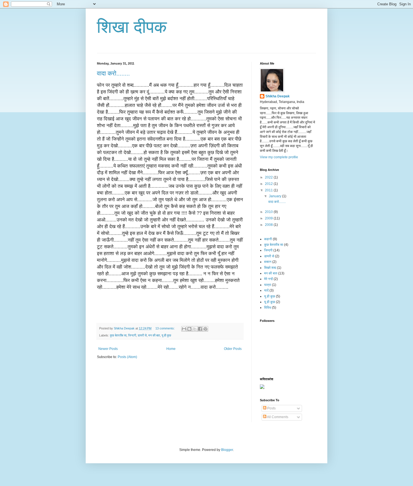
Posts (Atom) (127, 357)
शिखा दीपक (132, 27)
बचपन (267, 262)
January (275, 196)
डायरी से (142, 335)
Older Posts (233, 349)
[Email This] (184, 329)
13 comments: (165, 328)
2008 (269, 225)
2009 (269, 218)
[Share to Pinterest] (205, 329)
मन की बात (154, 335)
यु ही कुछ (269, 296)
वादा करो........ (113, 73)
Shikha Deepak (278, 96)
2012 (269, 184)
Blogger (227, 450)
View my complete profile (279, 157)
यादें (266, 290)
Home (171, 349)
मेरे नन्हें (268, 279)
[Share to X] (195, 329)
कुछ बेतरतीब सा (118, 335)
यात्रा (267, 285)
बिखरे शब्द (270, 268)
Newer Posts (108, 349)
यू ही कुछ (166, 335)
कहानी (268, 239)
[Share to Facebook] (200, 329)
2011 (269, 190)
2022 (269, 177)
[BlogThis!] (189, 329)
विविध (267, 308)
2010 (269, 212)
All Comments (277, 417)
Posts (271, 408)
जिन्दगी (132, 335)
